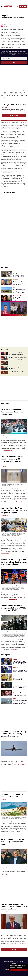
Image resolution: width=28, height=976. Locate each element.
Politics (15, 675)
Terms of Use (19, 967)
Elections (15, 667)
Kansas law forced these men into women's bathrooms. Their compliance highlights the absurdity (19, 679)
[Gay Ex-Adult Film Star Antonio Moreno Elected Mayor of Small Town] (4, 372)
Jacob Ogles (4, 613)
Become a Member (14, 115)
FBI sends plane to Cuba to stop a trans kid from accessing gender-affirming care (13, 733)
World (6, 11)
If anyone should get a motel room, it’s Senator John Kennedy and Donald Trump (19, 694)
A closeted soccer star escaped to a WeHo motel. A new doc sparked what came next (20, 686)
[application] (14, 308)
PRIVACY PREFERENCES (14, 961)
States (14, 272)
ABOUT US (7, 959)
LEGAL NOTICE (14, 963)
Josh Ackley (4, 846)
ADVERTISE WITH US (23, 959)
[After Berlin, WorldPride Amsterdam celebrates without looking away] (14, 426)
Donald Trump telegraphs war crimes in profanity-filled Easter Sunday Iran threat (14, 906)
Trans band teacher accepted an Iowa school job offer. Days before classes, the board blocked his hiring (19, 276)
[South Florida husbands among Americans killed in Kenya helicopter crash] (6, 290)
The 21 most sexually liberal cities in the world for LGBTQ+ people (17, 358)
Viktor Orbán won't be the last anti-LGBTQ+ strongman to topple (13, 841)
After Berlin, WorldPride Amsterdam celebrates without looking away (13, 411)
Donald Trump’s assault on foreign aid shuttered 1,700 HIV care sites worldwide (13, 607)
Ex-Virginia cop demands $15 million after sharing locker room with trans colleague (20, 702)
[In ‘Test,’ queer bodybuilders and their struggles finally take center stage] (6, 297)
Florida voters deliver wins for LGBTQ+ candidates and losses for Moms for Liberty (20, 670)
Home (2, 11)
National (15, 659)
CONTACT (3, 959)
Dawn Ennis (4, 466)
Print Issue (15, 279)
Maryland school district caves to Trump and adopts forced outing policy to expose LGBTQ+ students (20, 663)
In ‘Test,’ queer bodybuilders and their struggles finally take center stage (20, 299)
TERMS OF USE (21, 961)
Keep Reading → (8, 450)
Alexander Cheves (5, 515)
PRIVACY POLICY (6, 961)
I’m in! (14, 62)
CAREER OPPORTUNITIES (14, 959)
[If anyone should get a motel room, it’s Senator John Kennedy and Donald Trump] (6, 693)
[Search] (17, 6)
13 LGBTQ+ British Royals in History (17, 363)
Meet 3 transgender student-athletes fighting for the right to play (20, 283)
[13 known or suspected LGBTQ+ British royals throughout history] (4, 363)
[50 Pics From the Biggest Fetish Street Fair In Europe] (4, 367)
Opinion (15, 691)
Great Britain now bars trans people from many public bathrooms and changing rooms (12, 460)
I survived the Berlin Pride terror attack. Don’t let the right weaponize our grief (14, 510)
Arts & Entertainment (18, 295)
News (14, 287)
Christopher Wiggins (5, 567)
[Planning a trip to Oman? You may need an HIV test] (14, 809)
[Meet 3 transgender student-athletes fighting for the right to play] (6, 282)
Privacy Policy (12, 967)
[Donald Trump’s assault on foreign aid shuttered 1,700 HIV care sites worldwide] (14, 622)
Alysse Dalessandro (5, 417)
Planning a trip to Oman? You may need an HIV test (12, 795)
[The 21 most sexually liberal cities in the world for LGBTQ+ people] (4, 358)
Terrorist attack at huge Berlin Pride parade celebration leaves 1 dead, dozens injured (14, 561)
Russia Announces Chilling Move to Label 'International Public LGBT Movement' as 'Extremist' (17, 354)
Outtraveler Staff (7, 24)
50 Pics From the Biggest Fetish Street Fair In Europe (18, 367)
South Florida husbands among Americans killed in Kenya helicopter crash (19, 291)
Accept (18, 969)
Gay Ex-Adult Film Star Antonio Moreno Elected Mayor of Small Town (18, 372)
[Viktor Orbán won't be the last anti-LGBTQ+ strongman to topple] (14, 856)
